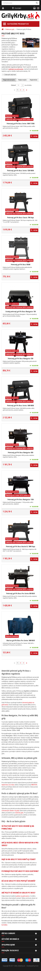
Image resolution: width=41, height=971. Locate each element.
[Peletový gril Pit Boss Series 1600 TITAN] (20, 108)
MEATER (34, 785)
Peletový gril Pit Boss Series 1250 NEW (20, 170)
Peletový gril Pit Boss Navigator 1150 (21, 499)
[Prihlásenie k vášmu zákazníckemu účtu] (3, 8)
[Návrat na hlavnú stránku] (3, 29)
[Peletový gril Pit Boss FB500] (20, 249)
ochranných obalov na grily (10, 810)
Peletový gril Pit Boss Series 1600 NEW (20, 405)
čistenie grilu (19, 813)
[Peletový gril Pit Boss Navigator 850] (20, 437)
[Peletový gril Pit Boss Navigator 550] (20, 343)
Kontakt (18, 8)
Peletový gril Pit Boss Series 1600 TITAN (20, 123)
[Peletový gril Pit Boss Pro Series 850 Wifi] (20, 578)
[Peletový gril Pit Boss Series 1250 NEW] (20, 155)
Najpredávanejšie (9, 80)
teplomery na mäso (8, 785)
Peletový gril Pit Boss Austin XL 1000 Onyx (20, 546)
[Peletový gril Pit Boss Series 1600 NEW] (20, 390)
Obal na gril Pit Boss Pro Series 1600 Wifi (20, 640)
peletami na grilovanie (16, 69)
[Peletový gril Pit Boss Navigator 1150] (20, 484)
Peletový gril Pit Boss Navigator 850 (20, 452)
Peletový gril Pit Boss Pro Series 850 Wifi (20, 593)
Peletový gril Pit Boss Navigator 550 (20, 358)
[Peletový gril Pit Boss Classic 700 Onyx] (20, 202)
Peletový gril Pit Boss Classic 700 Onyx (20, 217)
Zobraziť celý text (10, 75)
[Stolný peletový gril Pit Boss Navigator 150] (20, 296)
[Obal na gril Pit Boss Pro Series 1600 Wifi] (20, 625)
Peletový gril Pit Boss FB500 (20, 264)
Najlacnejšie (22, 80)
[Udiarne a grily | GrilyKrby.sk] (20, 16)
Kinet (36, 966)
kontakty (4, 925)
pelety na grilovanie (22, 896)
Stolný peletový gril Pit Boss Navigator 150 (20, 311)
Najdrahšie (33, 80)
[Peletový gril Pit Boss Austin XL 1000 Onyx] (20, 531)
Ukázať (13, 85)
